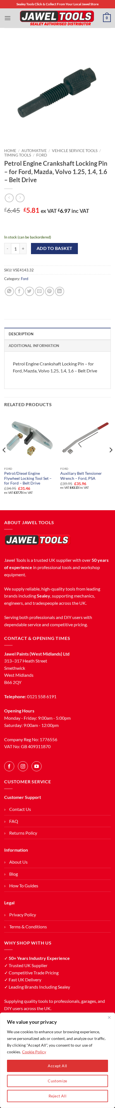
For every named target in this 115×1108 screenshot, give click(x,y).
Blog (13, 873)
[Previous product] (20, 198)
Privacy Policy (22, 914)
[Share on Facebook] (19, 291)
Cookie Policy (34, 1051)
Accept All (57, 1065)
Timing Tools (17, 155)
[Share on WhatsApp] (9, 291)
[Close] (109, 1017)
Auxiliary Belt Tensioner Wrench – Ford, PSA (81, 476)
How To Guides (23, 885)
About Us (18, 861)
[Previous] (4, 461)
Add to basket (55, 248)
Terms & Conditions (28, 926)
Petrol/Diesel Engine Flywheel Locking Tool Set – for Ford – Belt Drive (28, 478)
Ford (41, 155)
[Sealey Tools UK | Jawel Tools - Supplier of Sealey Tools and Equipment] (57, 18)
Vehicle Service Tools (74, 150)
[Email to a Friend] (39, 291)
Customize (57, 1080)
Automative (34, 150)
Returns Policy (23, 832)
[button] (7, 18)
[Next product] (9, 198)
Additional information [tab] (34, 345)
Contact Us (20, 809)
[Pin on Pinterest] (49, 291)
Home (10, 150)
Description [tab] (21, 334)
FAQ (13, 821)
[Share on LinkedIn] (59, 291)
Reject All (57, 1095)
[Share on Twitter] (29, 291)
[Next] (110, 461)
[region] (57, 1060)
